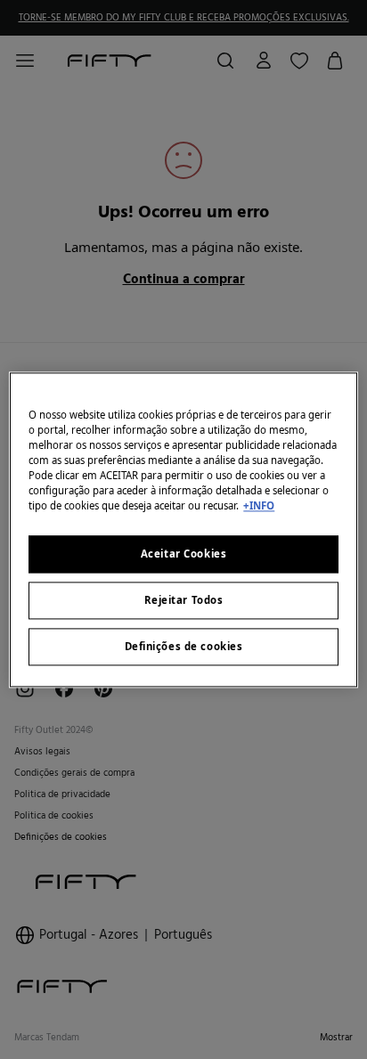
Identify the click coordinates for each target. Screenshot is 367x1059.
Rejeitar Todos (184, 600)
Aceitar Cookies (184, 553)
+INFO (258, 505)
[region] (183, 529)
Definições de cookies (184, 646)
